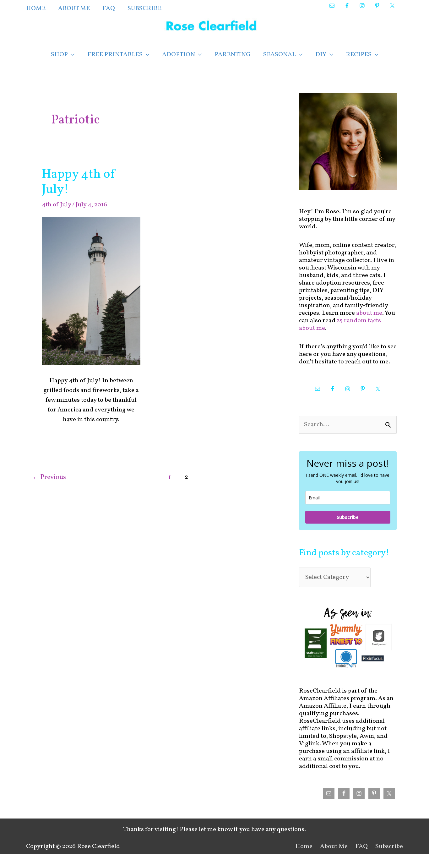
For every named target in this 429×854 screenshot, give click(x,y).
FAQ (361, 846)
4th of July (56, 204)
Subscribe (348, 517)
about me (369, 313)
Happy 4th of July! (79, 182)
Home (303, 846)
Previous (49, 477)
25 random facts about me (340, 324)
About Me (334, 846)
